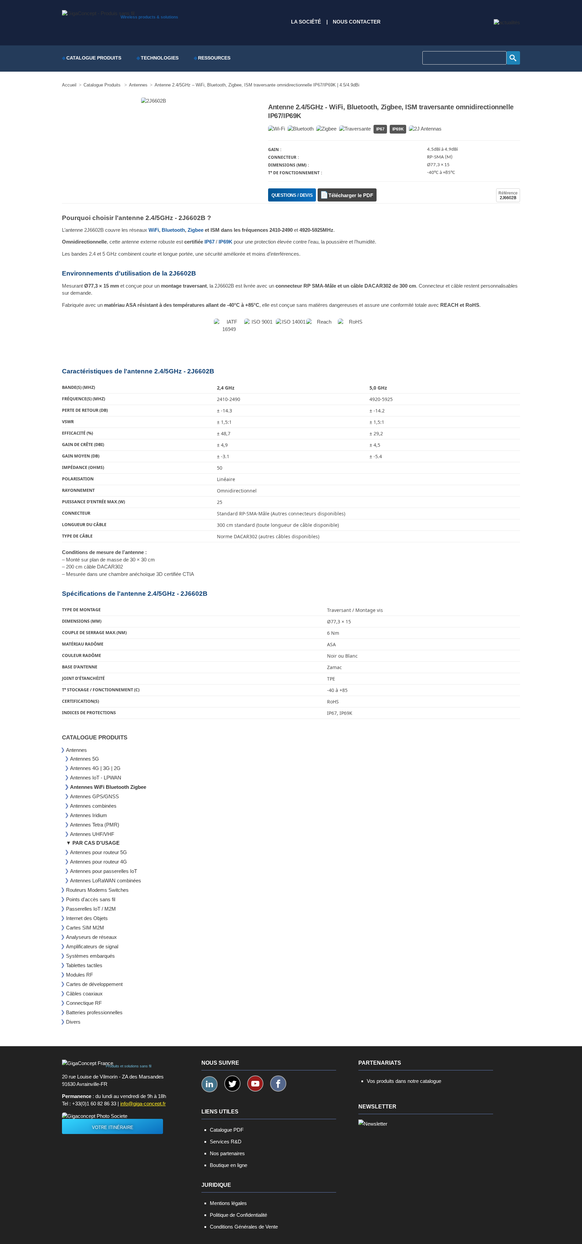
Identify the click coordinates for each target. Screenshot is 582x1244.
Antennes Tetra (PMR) (94, 825)
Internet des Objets (87, 918)
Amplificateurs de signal (92, 946)
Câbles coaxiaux (84, 993)
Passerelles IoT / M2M (91, 909)
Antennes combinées (93, 806)
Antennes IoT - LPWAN (95, 777)
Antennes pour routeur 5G (98, 852)
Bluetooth (173, 230)
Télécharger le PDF (350, 195)
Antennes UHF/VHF (92, 834)
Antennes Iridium (88, 815)
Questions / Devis (292, 195)
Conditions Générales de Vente (244, 1227)
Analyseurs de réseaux (91, 937)
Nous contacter (357, 22)
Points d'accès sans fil (90, 899)
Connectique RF (84, 1003)
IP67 (209, 242)
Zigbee (195, 230)
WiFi (154, 230)
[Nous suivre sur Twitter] (232, 1083)
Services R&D (225, 1141)
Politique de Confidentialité (238, 1215)
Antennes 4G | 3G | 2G (95, 768)
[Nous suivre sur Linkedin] (209, 1084)
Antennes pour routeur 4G (98, 862)
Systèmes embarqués (90, 956)
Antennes (76, 750)
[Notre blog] (507, 22)
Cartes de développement (94, 984)
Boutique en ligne (228, 1165)
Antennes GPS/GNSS (94, 796)
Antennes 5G (84, 759)
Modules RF (79, 975)
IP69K (225, 242)
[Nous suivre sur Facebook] (278, 1083)
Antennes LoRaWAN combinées (105, 880)
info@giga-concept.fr (143, 1103)
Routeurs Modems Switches (97, 890)
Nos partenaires (227, 1153)
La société (306, 22)
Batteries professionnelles (94, 1012)
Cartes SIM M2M (85, 927)
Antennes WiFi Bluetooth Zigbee (108, 787)
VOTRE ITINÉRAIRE (112, 1127)
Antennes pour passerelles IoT (103, 871)
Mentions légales (228, 1203)
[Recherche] (513, 58)
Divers (73, 1022)
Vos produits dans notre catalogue (404, 1081)
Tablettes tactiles (84, 965)
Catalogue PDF (227, 1130)
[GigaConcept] (98, 11)
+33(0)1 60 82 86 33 (94, 1103)
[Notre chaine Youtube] (255, 1083)
